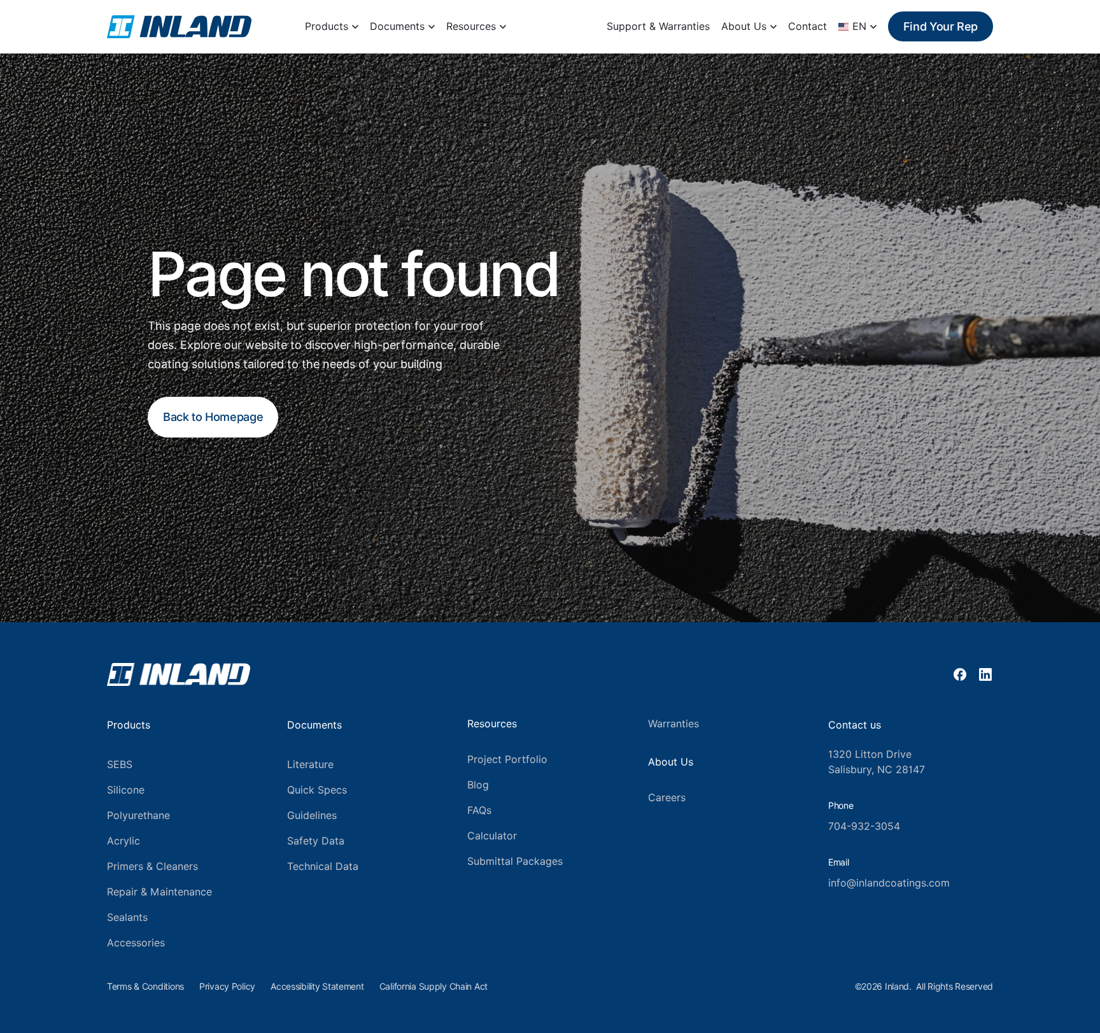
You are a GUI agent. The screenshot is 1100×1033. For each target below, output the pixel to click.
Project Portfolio (507, 759)
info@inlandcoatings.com (889, 883)
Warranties (673, 724)
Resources (471, 26)
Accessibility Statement (317, 986)
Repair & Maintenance (159, 892)
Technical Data (322, 866)
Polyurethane (138, 815)
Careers (667, 798)
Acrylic (123, 841)
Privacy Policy (227, 986)
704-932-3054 (864, 826)
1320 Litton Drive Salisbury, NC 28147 (876, 762)
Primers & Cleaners (152, 866)
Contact (807, 26)
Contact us (854, 725)
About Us (743, 26)
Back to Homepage (213, 417)
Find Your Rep (940, 26)
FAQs (479, 810)
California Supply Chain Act (433, 986)
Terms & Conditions (145, 986)
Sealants (127, 917)
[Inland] (179, 26)
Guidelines (312, 815)
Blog (478, 785)
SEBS (119, 765)
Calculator (492, 836)
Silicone (126, 790)
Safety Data (315, 841)
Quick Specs (317, 790)
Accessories (136, 943)
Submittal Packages (515, 861)
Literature (310, 765)
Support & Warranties (658, 26)
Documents (397, 26)
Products (326, 26)
